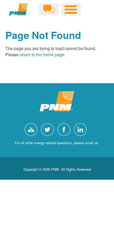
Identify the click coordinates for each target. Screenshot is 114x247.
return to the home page (42, 54)
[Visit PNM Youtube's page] (32, 129)
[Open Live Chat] (49, 9)
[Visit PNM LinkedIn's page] (81, 129)
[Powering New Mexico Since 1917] (18, 9)
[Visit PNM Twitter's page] (48, 129)
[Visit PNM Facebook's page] (65, 129)
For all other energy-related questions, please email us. (57, 142)
